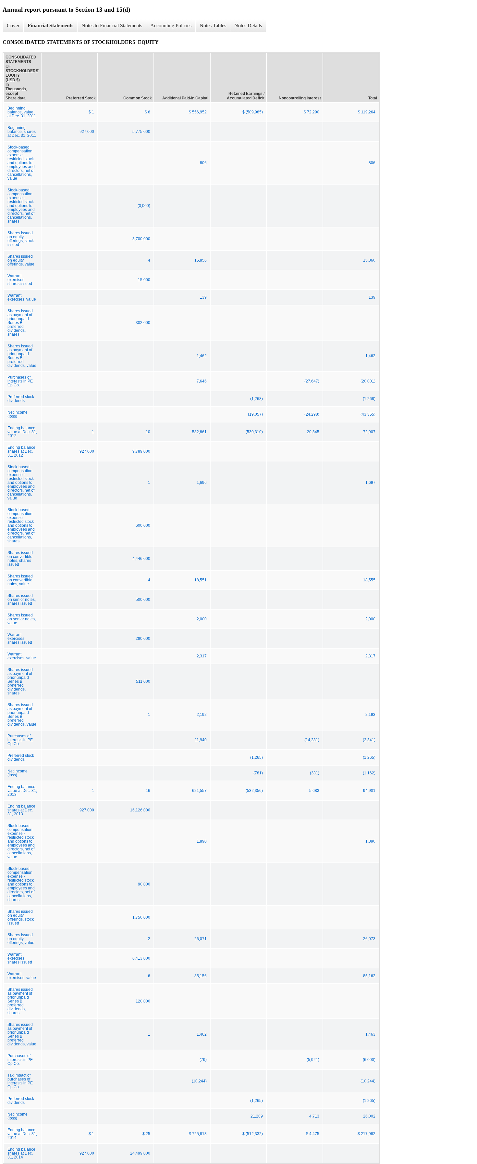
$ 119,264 (366, 112)
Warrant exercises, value (21, 297)
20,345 (313, 432)
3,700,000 (141, 239)
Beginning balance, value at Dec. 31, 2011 (21, 112)
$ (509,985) (252, 112)
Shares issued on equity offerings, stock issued (20, 239)
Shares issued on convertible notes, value (20, 580)
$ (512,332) (252, 1134)
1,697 (370, 483)
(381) (314, 773)
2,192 (202, 715)
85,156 (200, 976)
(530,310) (254, 432)
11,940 (201, 740)
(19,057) (255, 414)
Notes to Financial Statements (111, 25)
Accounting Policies (170, 25)
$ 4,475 (312, 1134)
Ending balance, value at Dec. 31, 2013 (22, 790)
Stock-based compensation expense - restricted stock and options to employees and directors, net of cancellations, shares (21, 205)
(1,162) (369, 773)
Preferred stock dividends (20, 399)
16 (148, 791)
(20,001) (368, 381)
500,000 (143, 599)
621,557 (199, 791)
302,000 (143, 323)
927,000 (87, 132)
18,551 (200, 580)
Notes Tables (213, 25)
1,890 (202, 841)
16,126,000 (140, 810)
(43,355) (368, 414)
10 (148, 432)
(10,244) (199, 1081)
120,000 (143, 1001)
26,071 (200, 939)
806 (203, 163)
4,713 (314, 1116)
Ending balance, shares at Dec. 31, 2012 (21, 451)
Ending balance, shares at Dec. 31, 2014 (21, 1153)
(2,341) (369, 740)
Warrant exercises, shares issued (19, 280)
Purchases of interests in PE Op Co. (20, 381)
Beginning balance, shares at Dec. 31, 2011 (21, 131)
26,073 (369, 939)
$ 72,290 (311, 112)
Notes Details (248, 25)
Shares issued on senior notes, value (21, 619)
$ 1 (91, 112)
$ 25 (146, 1134)
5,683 (314, 791)
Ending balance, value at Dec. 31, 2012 (22, 432)
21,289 (257, 1116)
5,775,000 (141, 132)
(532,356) (254, 791)
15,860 (369, 260)
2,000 (202, 619)
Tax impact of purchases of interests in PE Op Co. (20, 1081)
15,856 (200, 260)
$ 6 (147, 112)
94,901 (369, 791)
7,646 (202, 381)
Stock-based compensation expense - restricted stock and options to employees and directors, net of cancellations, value (21, 162)
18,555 (369, 580)
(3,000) (144, 206)
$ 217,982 (366, 1134)
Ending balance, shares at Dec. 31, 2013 (21, 810)
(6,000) (369, 1060)
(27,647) (311, 381)
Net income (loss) (17, 414)
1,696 (202, 483)
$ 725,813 (198, 1134)
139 (203, 297)
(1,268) (256, 399)
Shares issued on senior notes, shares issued (21, 599)
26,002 (369, 1116)
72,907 (369, 432)
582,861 (199, 432)
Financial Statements (50, 25)
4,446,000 (141, 559)
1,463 (370, 1034)
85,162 (369, 976)
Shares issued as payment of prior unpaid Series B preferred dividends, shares (20, 322)
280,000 (143, 638)
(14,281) (311, 740)
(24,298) (311, 414)
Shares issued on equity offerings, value (20, 260)
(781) (258, 773)
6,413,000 (141, 958)
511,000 (143, 681)
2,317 (202, 656)
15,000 (144, 280)
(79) (203, 1060)
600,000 (143, 525)
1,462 (202, 356)
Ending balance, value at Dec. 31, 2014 (22, 1134)
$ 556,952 (198, 112)
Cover (13, 25)
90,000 (144, 884)
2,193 (370, 715)
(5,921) (313, 1060)
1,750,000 (141, 917)
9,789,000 (141, 451)
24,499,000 (140, 1153)
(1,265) (256, 757)
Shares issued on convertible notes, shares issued (20, 558)
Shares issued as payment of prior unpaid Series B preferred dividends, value (21, 356)
